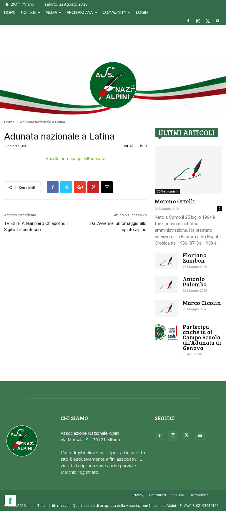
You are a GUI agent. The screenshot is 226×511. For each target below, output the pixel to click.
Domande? (199, 494)
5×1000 (178, 494)
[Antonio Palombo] (166, 284)
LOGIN (142, 12)
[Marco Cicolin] (166, 308)
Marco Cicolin (202, 302)
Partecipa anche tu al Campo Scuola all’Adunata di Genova (202, 337)
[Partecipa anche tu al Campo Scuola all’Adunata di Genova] (166, 332)
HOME (9, 12)
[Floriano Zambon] (166, 261)
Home (9, 122)
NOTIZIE (28, 12)
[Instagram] (198, 21)
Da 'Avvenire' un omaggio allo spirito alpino (118, 226)
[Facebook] (188, 21)
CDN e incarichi (167, 191)
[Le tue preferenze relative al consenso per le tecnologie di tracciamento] (10, 500)
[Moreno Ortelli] (188, 170)
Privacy (137, 494)
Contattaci (157, 494)
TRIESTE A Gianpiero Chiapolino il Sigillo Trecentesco (36, 226)
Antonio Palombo (195, 281)
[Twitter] (207, 21)
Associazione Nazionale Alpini (90, 433)
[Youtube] (217, 21)
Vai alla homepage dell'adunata (75, 158)
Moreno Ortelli (175, 201)
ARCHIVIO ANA (80, 12)
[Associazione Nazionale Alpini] (113, 85)
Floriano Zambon (195, 257)
